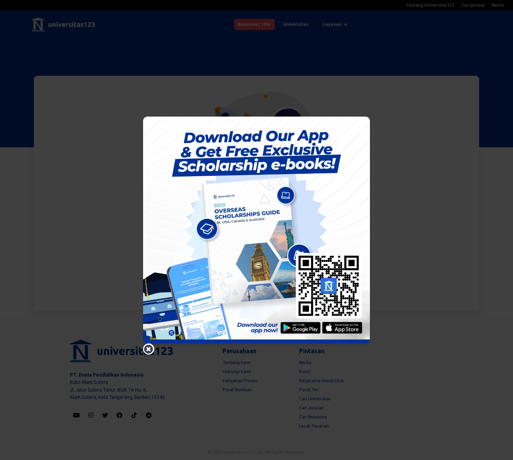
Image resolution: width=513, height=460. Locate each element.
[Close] (148, 349)
